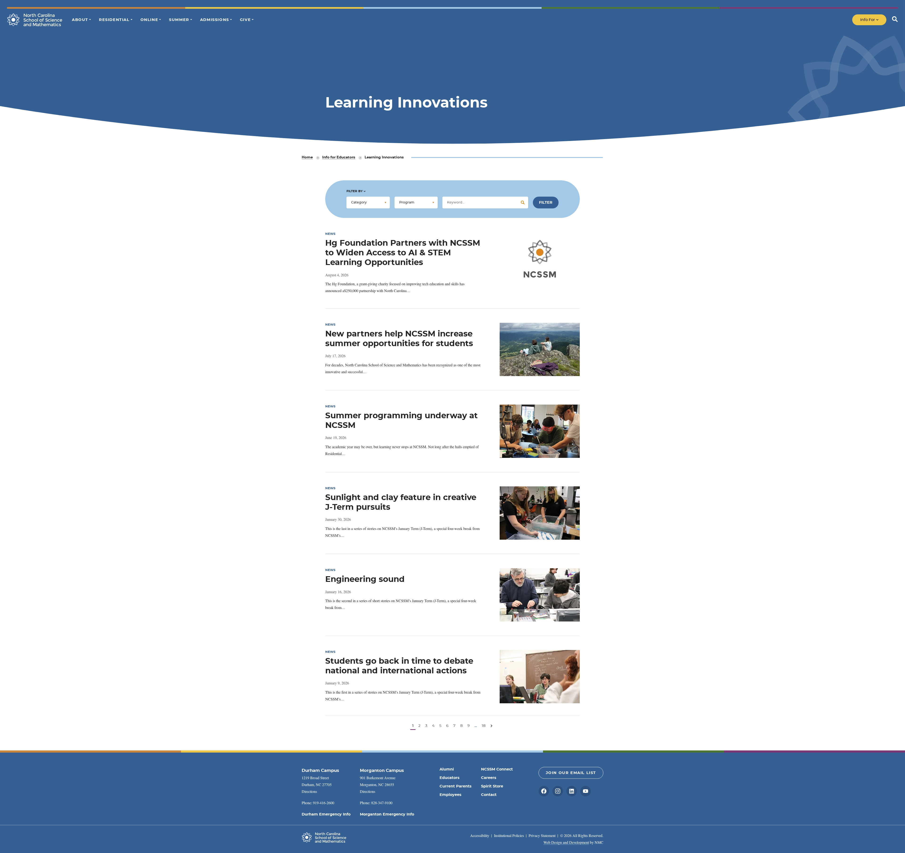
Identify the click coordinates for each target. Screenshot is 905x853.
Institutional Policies (509, 835)
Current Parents (456, 786)
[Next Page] (491, 726)
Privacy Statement (542, 835)
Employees (450, 795)
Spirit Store (492, 786)
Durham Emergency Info (326, 814)
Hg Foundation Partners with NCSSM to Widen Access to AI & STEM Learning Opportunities (402, 253)
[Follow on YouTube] (585, 791)
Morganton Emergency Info (387, 814)
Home (307, 157)
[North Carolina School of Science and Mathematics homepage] (34, 20)
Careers (488, 778)
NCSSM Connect (497, 769)
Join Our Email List (571, 773)
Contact (489, 795)
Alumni (447, 769)
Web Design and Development (566, 842)
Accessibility (479, 835)
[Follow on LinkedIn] (571, 791)
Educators (450, 778)
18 (483, 726)
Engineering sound (365, 580)
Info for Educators (338, 157)
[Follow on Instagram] (557, 791)
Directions (309, 791)
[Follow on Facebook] (544, 791)
